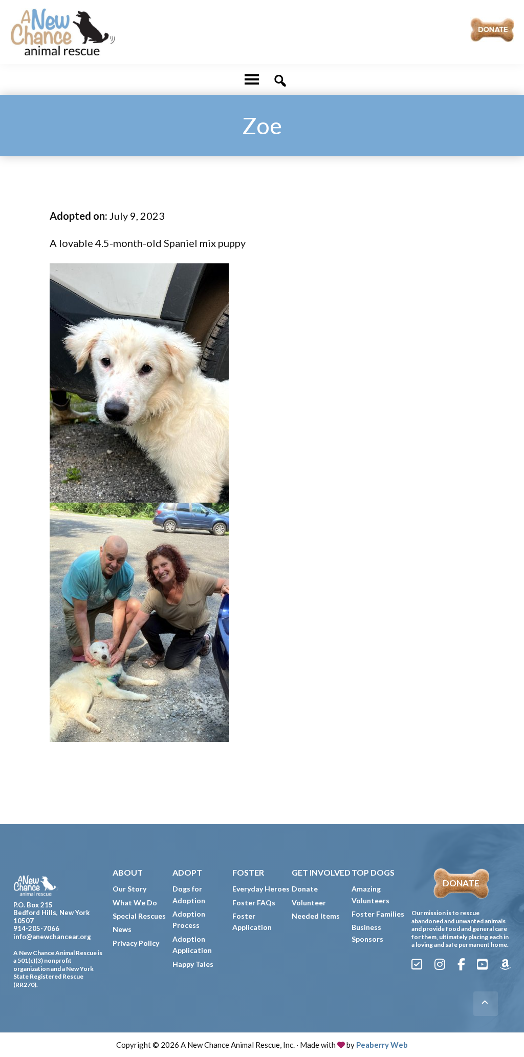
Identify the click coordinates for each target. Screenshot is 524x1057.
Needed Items (316, 915)
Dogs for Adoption (188, 894)
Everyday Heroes (261, 888)
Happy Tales (192, 964)
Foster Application (252, 921)
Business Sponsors (367, 933)
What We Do (135, 902)
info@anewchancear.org (52, 936)
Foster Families (378, 913)
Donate (305, 888)
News (122, 929)
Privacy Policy (136, 943)
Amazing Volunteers (370, 894)
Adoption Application (192, 945)
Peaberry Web (382, 1044)
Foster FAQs (253, 902)
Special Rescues (139, 915)
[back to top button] (485, 1003)
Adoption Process (188, 919)
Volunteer (309, 902)
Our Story (129, 888)
